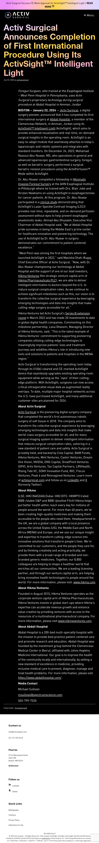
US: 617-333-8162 (16, 738)
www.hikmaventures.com (75, 621)
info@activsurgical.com (18, 732)
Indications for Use (16, 825)
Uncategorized (21, 708)
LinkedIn (73, 480)
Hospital (64, 119)
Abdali (54, 119)
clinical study (48, 202)
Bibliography (14, 810)
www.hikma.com (84, 582)
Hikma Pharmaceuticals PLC (37, 280)
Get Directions (13, 765)
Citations (12, 815)
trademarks (46, 838)
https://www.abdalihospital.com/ (39, 677)
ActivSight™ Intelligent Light (36, 128)
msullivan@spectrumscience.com (40, 695)
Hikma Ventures (28, 276)
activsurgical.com (33, 480)
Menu (90, 15)
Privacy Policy (14, 820)
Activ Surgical (69, 110)
